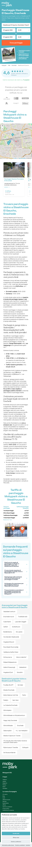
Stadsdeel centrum (9, 611)
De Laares (19, 632)
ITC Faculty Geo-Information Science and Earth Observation (15, 741)
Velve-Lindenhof (21, 657)
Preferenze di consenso (8, 810)
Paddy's (5, 700)
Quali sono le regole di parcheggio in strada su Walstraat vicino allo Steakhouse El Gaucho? (11, 564)
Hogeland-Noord (8, 642)
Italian (4, 786)
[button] (16, 141)
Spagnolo (5, 783)
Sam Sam (15, 700)
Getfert (5, 627)
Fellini (24, 695)
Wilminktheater (8, 725)
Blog (4, 796)
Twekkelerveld (22, 616)
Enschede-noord (8, 616)
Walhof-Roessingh (9, 667)
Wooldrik (20, 672)
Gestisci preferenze (16, 841)
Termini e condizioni (7, 806)
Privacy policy (6, 808)
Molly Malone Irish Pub (10, 695)
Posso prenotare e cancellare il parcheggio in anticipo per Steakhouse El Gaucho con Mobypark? (13, 592)
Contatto (28, 845)
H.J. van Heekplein (21, 730)
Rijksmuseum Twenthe (10, 747)
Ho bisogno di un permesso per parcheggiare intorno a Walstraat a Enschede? (14, 585)
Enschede (14, 65)
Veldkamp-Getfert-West (10, 652)
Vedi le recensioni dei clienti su (16, 80)
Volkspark (25, 747)
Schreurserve (7, 657)
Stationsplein (7, 730)
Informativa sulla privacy (8, 845)
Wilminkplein (7, 710)
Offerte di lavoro (6, 799)
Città (9, 65)
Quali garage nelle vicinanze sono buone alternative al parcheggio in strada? (13, 578)
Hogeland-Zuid (8, 672)
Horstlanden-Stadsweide (11, 637)
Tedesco (5, 779)
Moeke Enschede (8, 690)
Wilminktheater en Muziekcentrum (14, 715)
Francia (4, 784)
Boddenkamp (7, 632)
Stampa (4, 801)
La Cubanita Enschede (10, 705)
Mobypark (4, 65)
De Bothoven (16, 627)
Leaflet (15, 158)
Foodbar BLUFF (8, 685)
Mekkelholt (22, 667)
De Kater (20, 685)
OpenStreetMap (22, 158)
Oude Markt (7, 622)
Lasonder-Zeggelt (20, 622)
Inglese (4, 781)
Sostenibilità (6, 803)
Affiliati (4, 805)
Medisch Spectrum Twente (11, 735)
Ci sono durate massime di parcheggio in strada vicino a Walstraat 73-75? (13, 572)
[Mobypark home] (7, 4)
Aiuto (4, 798)
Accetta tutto (16, 833)
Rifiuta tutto (16, 837)
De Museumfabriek (9, 752)
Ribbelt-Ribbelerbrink (9, 662)
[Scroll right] (30, 179)
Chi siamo (5, 794)
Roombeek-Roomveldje (10, 647)
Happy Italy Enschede (10, 720)
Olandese (5, 788)
